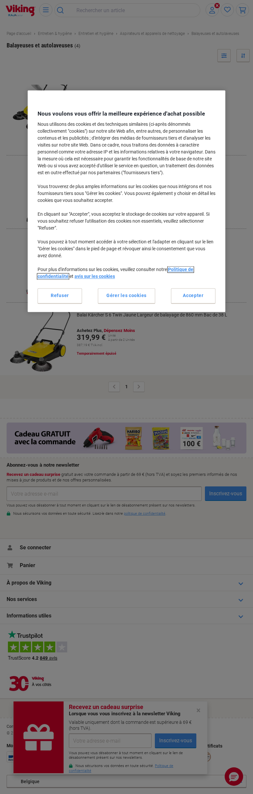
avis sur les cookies (94, 276)
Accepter (193, 295)
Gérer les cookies (126, 295)
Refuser (60, 295)
